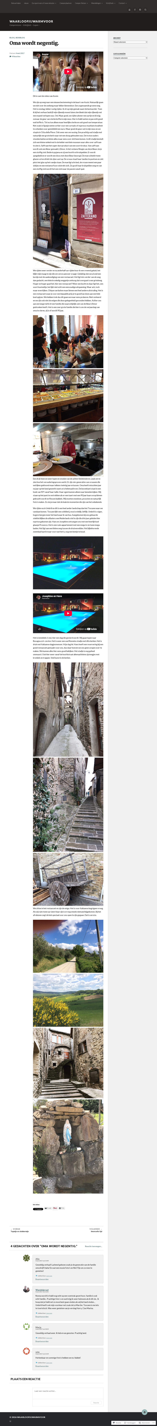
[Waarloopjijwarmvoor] (135, 10)
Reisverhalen (16, 3)
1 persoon (49, 1276)
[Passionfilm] (129, 10)
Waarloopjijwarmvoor (31, 21)
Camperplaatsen (66, 3)
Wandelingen (96, 3)
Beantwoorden (42, 1279)
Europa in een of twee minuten (43, 3)
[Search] (145, 10)
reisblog (20, 38)
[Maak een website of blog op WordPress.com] (10, 1421)
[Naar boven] (144, 1412)
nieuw (26, 3)
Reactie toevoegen (93, 1246)
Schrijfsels (110, 3)
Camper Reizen (80, 3)
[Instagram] (140, 10)
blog (12, 38)
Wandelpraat (42, 1290)
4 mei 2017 (20, 53)
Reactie (96, 1403)
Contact (122, 3)
